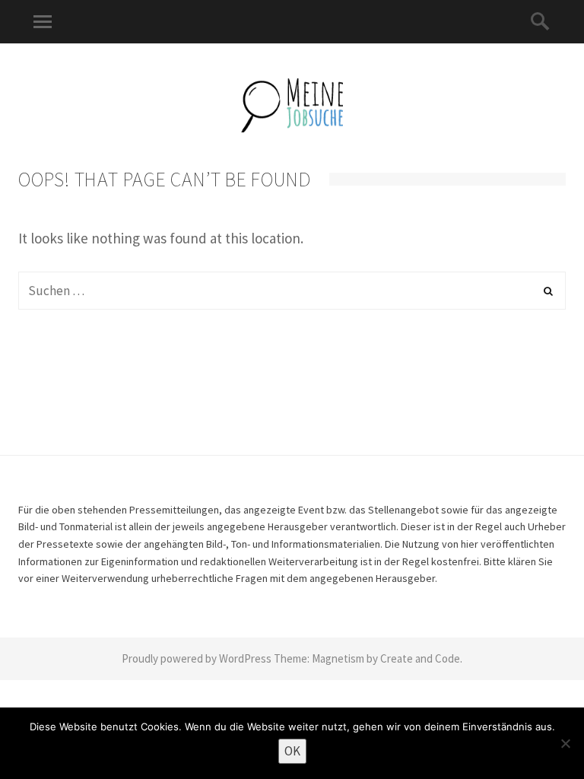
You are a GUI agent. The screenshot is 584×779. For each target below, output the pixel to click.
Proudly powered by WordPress (196, 658)
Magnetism (338, 658)
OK (292, 750)
